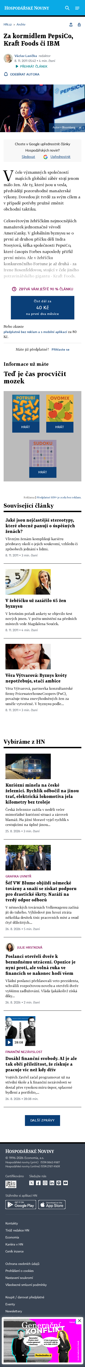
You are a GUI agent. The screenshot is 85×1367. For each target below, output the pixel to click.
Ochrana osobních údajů (22, 1264)
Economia (12, 1237)
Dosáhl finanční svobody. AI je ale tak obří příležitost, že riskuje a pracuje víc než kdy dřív (41, 1064)
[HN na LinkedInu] (52, 1183)
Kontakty (11, 1223)
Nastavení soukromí (19, 1278)
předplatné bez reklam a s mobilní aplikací (35, 332)
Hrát (25, 427)
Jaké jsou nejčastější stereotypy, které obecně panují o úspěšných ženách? (40, 526)
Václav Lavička (26, 56)
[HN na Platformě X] (31, 1183)
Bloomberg (68, 127)
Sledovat (28, 157)
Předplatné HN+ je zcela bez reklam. (58, 497)
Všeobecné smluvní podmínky (26, 1285)
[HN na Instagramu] (45, 1183)
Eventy (10, 1304)
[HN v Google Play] (20, 1204)
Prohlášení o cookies (19, 1271)
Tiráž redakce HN (17, 1230)
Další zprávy (42, 1120)
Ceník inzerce (14, 1251)
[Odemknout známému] (79, 24)
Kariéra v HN (14, 1244)
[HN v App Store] (52, 1204)
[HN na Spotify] (58, 1183)
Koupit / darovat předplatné (24, 1297)
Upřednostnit (60, 157)
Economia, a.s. (34, 1158)
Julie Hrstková (29, 947)
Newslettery (13, 1311)
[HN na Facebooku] (38, 1183)
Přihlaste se (60, 349)
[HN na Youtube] (65, 1183)
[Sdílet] (71, 24)
